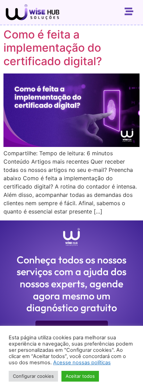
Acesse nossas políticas (82, 362)
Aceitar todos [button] (80, 376)
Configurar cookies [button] (33, 376)
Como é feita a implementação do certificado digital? (52, 48)
